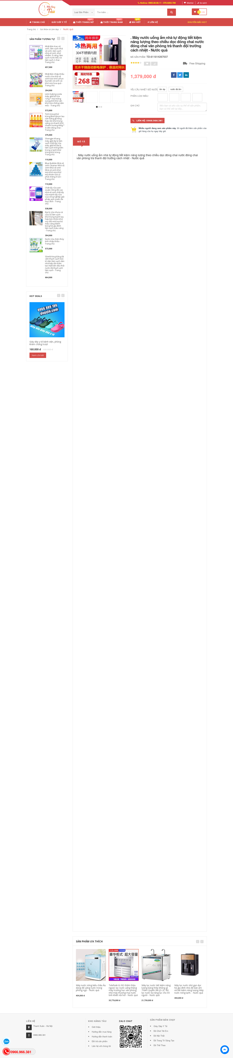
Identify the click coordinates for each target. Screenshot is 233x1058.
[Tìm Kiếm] (171, 12)
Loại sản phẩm (81, 12)
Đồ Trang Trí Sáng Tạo (164, 1040)
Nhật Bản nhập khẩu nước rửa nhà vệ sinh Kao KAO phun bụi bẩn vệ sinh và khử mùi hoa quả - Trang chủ (54, 80)
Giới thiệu (96, 1026)
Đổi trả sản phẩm (99, 1041)
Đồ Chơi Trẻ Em (161, 1030)
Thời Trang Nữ (84, 22)
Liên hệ (153, 22)
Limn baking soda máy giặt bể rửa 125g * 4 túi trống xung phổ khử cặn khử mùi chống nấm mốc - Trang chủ (54, 100)
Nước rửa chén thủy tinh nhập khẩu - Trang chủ (54, 241)
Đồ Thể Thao (159, 1045)
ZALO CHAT (126, 1021)
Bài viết (136, 22)
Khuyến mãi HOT (197, 22)
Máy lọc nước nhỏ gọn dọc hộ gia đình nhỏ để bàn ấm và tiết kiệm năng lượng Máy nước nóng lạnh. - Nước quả (189, 989)
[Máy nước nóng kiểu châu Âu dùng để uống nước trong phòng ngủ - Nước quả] (91, 964)
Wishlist (190, 2)
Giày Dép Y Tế (59, 22)
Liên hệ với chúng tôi (101, 1046)
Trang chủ (38, 22)
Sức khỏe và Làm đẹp (49, 29)
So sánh (203, 2)
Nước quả (68, 29)
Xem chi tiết (38, 355)
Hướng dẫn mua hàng (101, 1031)
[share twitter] (180, 75)
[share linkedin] (186, 75)
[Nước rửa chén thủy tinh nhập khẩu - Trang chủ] (36, 244)
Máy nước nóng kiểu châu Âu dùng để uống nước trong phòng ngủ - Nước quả (91, 988)
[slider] (136, 63)
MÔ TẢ (81, 141)
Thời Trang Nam (113, 22)
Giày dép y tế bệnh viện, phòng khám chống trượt (45, 343)
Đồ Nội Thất (159, 1035)
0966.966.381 (39, 1034)
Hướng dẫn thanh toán (102, 1036)
